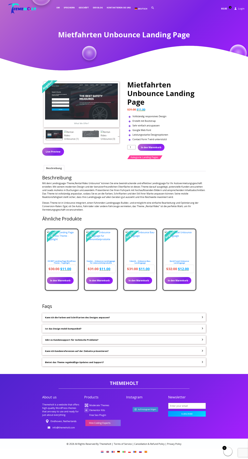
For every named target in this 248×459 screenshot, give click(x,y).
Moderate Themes (99, 405)
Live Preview (53, 151)
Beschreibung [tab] (54, 168)
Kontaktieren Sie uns (119, 7)
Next (118, 136)
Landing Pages (150, 157)
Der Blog (98, 7)
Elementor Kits (97, 410)
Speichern (69, 7)
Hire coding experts (100, 423)
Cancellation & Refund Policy (149, 444)
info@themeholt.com (63, 427)
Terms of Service (123, 444)
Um (58, 7)
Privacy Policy (174, 444)
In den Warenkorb (151, 147)
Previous (44, 136)
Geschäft (84, 7)
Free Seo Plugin (97, 415)
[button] (152, 7)
